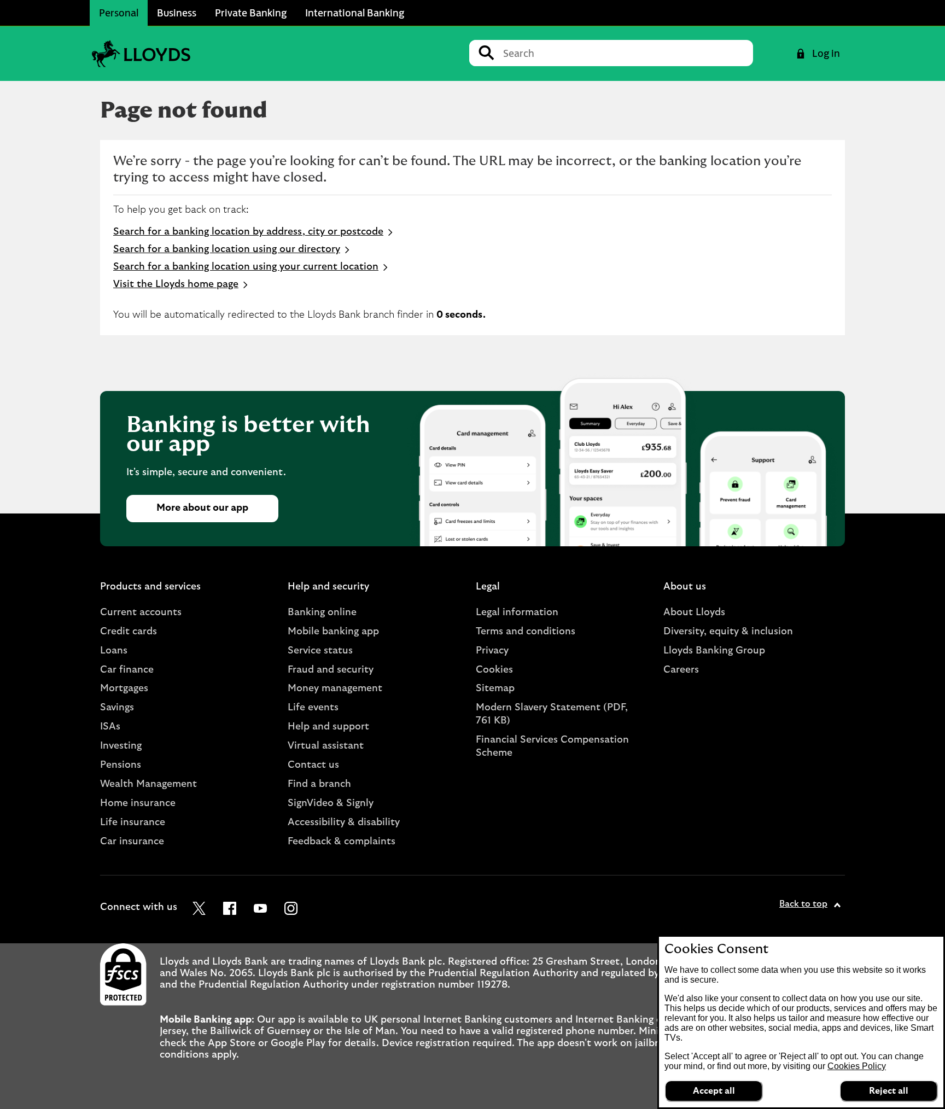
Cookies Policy (856, 1066)
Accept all (714, 1091)
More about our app (202, 508)
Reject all (888, 1091)
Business (176, 12)
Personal (118, 12)
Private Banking (251, 12)
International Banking (354, 12)
